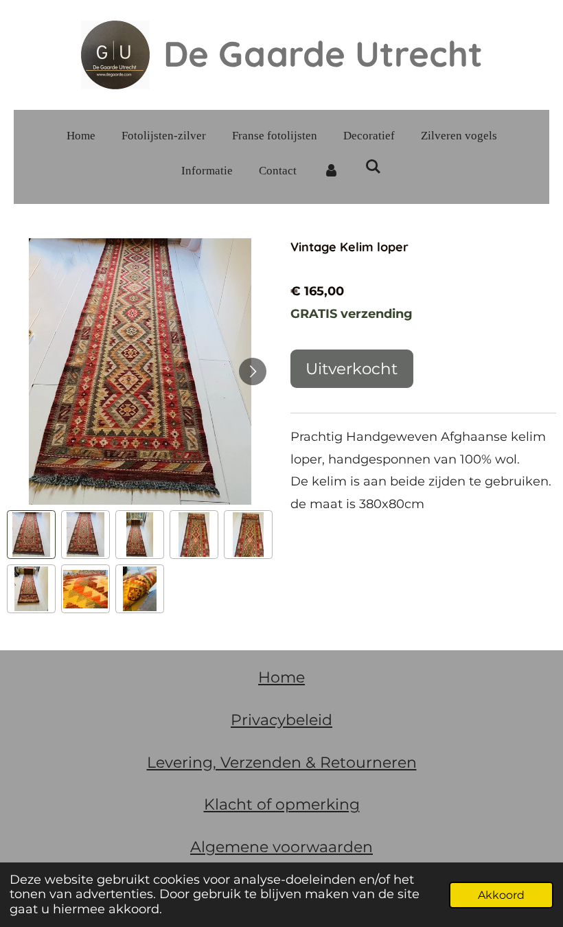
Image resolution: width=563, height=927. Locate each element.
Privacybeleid (281, 720)
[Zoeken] (373, 167)
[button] (31, 534)
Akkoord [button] (501, 895)
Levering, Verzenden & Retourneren (282, 762)
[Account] (331, 171)
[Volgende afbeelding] (252, 371)
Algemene (229, 847)
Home (281, 677)
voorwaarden (320, 847)
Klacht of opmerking (282, 804)
